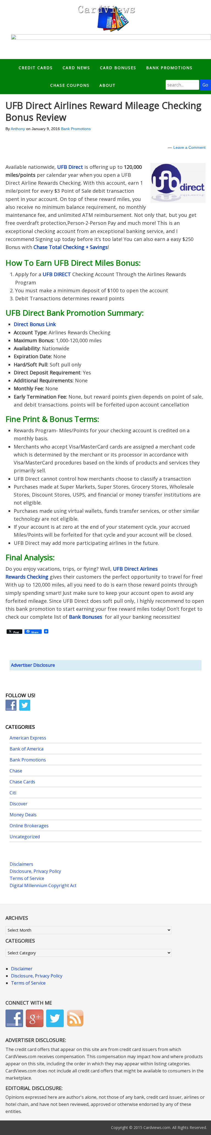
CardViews (105, 17)
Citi (13, 793)
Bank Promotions (76, 129)
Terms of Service (27, 878)
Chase (16, 771)
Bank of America (26, 749)
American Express (28, 738)
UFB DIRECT (57, 274)
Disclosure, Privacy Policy (35, 871)
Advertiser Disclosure (33, 665)
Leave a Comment (189, 147)
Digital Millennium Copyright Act (43, 885)
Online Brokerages (29, 826)
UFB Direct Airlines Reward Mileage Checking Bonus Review (103, 111)
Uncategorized (25, 837)
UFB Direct (70, 167)
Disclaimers (21, 864)
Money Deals (23, 815)
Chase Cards (22, 782)
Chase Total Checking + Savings (71, 247)
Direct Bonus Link (35, 324)
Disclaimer (21, 969)
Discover (18, 804)
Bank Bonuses (86, 616)
